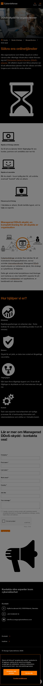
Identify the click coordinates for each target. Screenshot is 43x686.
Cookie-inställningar (20, 678)
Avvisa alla (29, 673)
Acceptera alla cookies (11, 672)
